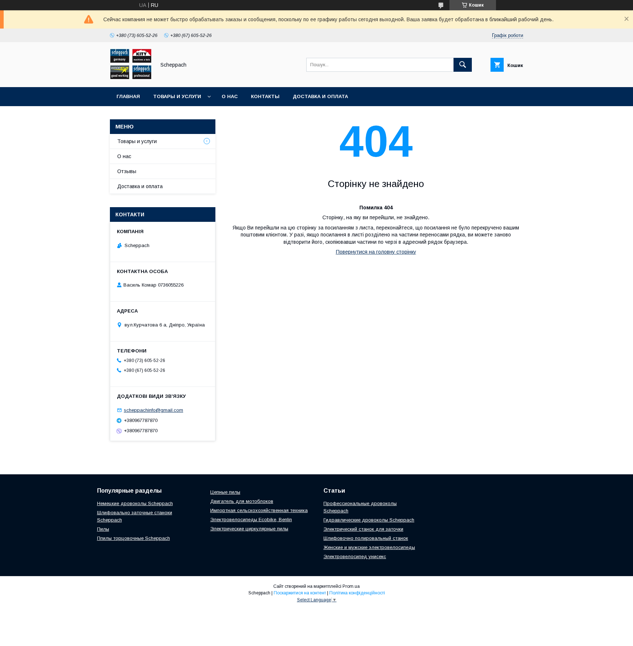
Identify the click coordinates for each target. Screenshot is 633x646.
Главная (128, 96)
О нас (230, 96)
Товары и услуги (177, 96)
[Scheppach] (131, 78)
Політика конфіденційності (357, 592)
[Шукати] (463, 65)
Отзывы (126, 171)
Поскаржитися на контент (300, 592)
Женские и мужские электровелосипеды (369, 547)
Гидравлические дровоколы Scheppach (368, 520)
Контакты (265, 96)
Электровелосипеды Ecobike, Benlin (251, 519)
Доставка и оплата (320, 96)
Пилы (103, 529)
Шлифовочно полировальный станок (365, 538)
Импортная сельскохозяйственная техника (259, 510)
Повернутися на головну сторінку (376, 252)
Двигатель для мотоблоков (241, 501)
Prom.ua (351, 586)
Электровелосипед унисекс (354, 556)
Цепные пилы (225, 492)
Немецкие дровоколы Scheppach (135, 503)
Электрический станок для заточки (363, 529)
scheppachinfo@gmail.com (153, 410)
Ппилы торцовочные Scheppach (133, 538)
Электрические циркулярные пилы (249, 528)
